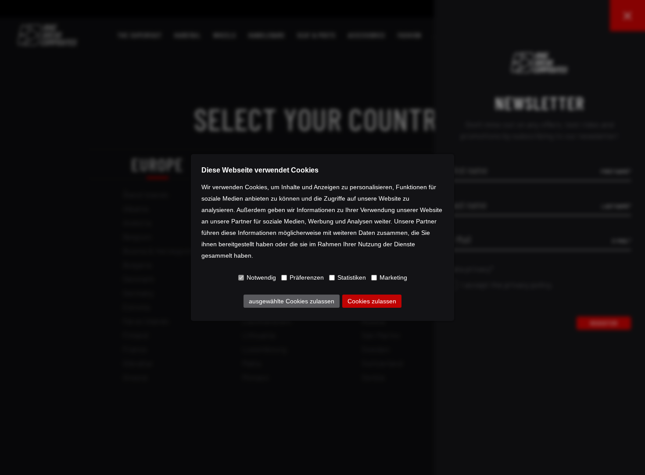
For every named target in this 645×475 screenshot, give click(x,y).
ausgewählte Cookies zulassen (291, 301)
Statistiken (351, 277)
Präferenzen (307, 277)
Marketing (393, 277)
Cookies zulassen (372, 301)
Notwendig (261, 277)
